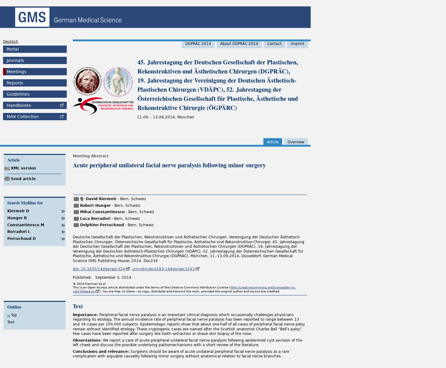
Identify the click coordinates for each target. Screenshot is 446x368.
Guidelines (18, 94)
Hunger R (17, 218)
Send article (23, 179)
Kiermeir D (18, 211)
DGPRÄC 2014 (198, 44)
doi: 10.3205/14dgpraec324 (99, 269)
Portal (13, 49)
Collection (23, 116)
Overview (296, 142)
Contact (274, 44)
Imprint (297, 44)
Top (14, 315)
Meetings (16, 71)
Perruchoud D (21, 239)
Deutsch (10, 41)
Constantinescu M (25, 225)
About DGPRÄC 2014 (239, 44)
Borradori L (18, 232)
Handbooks (19, 105)
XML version (23, 168)
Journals (15, 60)
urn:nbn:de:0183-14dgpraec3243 (163, 269)
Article (273, 142)
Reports (15, 82)
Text (11, 322)
